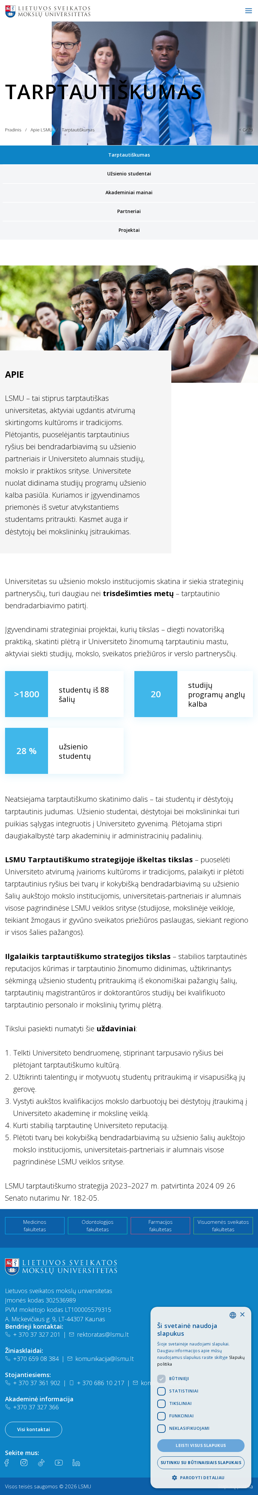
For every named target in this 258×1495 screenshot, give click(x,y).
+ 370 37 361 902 (36, 1383)
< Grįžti (246, 130)
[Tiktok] (41, 1463)
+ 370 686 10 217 (100, 1383)
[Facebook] (6, 1463)
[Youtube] (59, 1463)
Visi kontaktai (33, 1429)
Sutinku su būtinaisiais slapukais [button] (201, 1462)
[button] (201, 1477)
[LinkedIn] (76, 1463)
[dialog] (200, 1397)
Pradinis (13, 130)
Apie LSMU (41, 130)
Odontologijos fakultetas (98, 1225)
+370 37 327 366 (36, 1407)
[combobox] (232, 1315)
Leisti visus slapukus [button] (201, 1445)
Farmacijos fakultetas (160, 1225)
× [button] (242, 1314)
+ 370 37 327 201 (36, 1334)
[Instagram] (24, 1463)
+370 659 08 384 (36, 1359)
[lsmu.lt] (69, 11)
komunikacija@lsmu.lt (104, 1359)
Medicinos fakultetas (34, 1225)
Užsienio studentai (129, 173)
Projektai (129, 230)
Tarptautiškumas (129, 155)
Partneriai (129, 211)
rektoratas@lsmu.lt (103, 1334)
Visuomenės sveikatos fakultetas (223, 1225)
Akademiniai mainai (129, 192)
